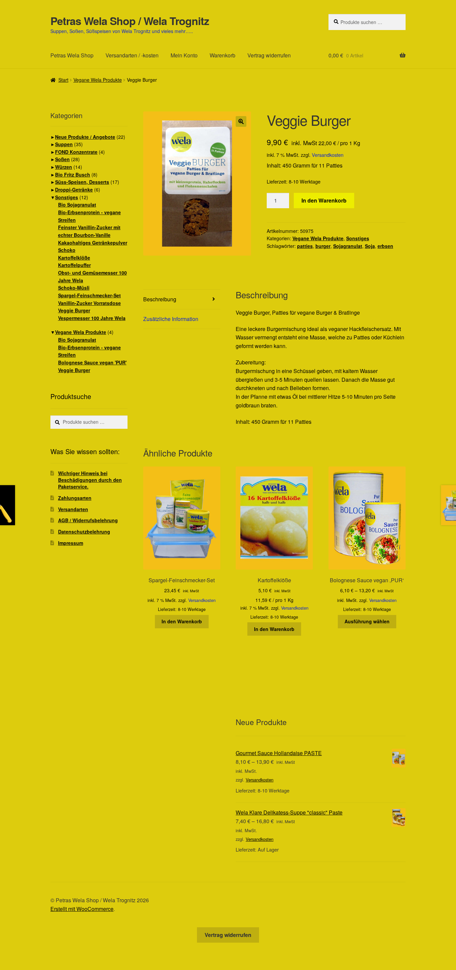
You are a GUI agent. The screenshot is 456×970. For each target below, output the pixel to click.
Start (63, 79)
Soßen (62, 159)
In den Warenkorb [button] (182, 621)
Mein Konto (184, 55)
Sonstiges (357, 238)
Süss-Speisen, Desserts (82, 182)
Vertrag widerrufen (269, 55)
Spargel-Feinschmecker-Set (89, 295)
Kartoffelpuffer (74, 265)
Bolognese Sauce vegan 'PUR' (92, 362)
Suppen (64, 144)
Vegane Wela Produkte (97, 79)
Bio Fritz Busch (72, 174)
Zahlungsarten (74, 498)
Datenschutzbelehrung (84, 531)
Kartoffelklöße (74, 257)
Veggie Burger (74, 310)
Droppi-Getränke (74, 189)
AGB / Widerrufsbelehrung (88, 520)
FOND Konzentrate (76, 151)
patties (305, 246)
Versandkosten (328, 154)
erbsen (385, 246)
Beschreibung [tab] (159, 299)
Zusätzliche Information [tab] (170, 319)
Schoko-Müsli (73, 287)
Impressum (70, 543)
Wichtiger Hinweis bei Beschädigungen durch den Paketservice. (90, 480)
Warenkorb (222, 55)
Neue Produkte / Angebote (85, 136)
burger (322, 246)
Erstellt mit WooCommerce (81, 909)
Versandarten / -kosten (132, 55)
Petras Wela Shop (71, 55)
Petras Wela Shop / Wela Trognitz (129, 20)
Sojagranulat (347, 246)
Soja (370, 246)
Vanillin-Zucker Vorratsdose (89, 303)
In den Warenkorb (324, 200)
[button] (241, 121)
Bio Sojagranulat (77, 204)
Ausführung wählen (367, 621)
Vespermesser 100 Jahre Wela (92, 318)
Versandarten (73, 509)
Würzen (63, 167)
